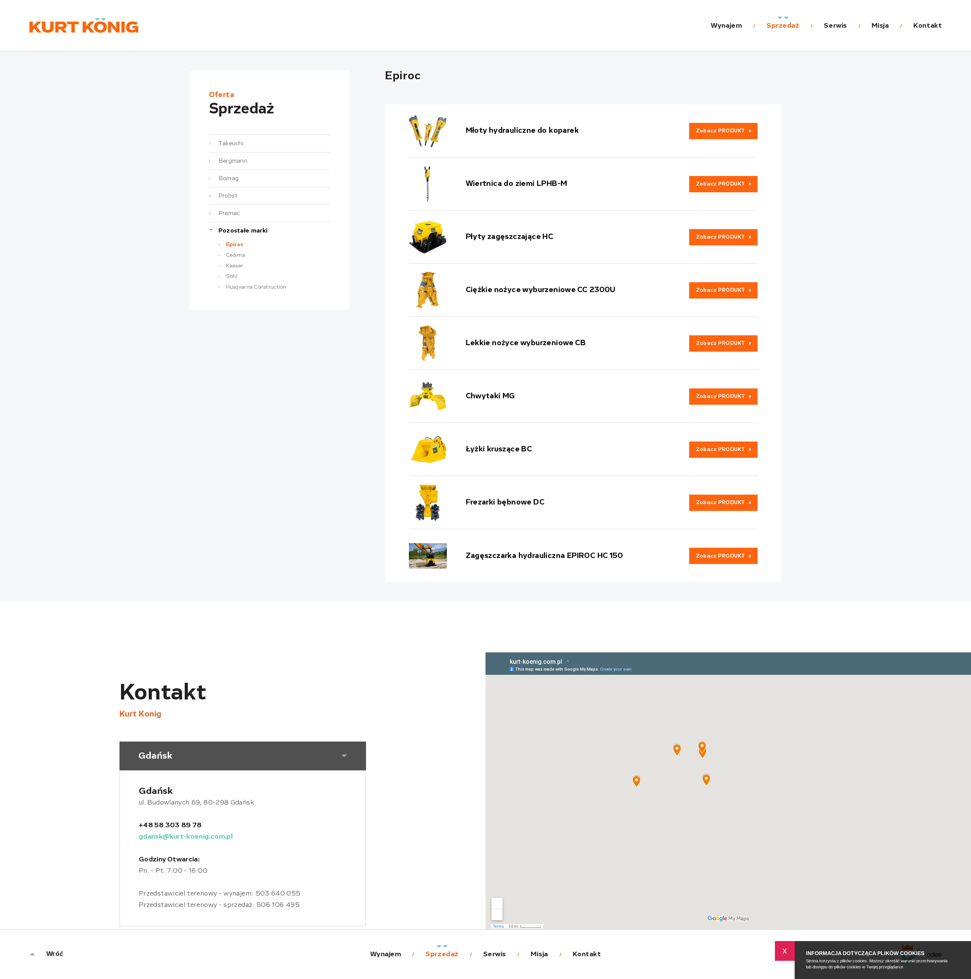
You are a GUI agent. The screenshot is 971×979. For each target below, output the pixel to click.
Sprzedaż (783, 25)
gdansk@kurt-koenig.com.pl (186, 836)
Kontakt (927, 25)
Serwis (835, 25)
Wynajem (726, 25)
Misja (880, 25)
